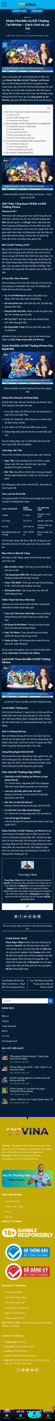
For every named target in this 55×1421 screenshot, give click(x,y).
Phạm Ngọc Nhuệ (41, 36)
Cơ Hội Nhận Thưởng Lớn (18, 144)
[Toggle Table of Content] (47, 108)
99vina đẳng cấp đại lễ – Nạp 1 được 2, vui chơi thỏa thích (30, 1068)
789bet (5, 1326)
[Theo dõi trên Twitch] (37, 1370)
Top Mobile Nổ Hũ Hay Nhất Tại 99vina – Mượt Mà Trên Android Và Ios (13, 983)
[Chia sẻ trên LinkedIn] (39, 917)
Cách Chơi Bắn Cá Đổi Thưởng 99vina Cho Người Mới (27, 123)
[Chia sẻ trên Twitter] (25, 917)
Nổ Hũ (47, 896)
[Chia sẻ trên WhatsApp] (16, 917)
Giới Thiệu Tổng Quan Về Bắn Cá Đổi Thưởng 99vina (27, 112)
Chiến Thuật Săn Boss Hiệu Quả (21, 138)
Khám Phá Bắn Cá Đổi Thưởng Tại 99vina (27, 80)
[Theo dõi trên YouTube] (32, 1370)
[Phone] (27, 906)
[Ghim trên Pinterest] (34, 917)
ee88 (24, 1322)
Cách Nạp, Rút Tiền (16, 129)
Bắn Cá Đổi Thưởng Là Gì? (19, 118)
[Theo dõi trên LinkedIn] (27, 1370)
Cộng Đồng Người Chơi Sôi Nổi (21, 149)
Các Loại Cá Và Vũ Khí (18, 132)
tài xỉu (42, 1322)
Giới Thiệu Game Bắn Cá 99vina (27, 339)
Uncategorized (9, 1041)
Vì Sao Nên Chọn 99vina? (19, 120)
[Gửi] (50, 1000)
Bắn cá (27, 17)
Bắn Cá (23, 885)
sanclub (33, 1322)
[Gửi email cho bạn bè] (30, 917)
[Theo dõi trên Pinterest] (23, 1370)
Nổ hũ (4, 1031)
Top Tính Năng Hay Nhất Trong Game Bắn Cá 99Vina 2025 (41, 983)
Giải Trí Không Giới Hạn (18, 147)
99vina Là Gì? (14, 115)
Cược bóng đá (9, 1026)
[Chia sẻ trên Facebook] (20, 917)
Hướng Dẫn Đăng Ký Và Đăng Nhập (22, 126)
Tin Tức (5, 1036)
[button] (4, 4)
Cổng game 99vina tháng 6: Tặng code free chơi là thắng (29, 1057)
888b (49, 1322)
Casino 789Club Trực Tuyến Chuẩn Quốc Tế (31, 1099)
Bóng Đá (35, 894)
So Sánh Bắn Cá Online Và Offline (22, 653)
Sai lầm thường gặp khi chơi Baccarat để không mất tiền (30, 1079)
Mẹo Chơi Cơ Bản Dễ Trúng (20, 135)
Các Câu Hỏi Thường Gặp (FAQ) (19, 152)
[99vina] (27, 4)
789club (15, 1326)
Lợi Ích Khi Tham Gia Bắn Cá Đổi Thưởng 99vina (25, 141)
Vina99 (7, 883)
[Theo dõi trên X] (18, 1370)
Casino (10, 888)
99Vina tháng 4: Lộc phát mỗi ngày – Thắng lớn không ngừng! (28, 1090)
